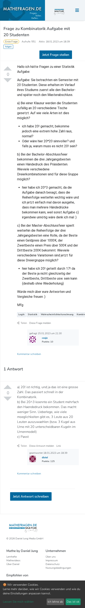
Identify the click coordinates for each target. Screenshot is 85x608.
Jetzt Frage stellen (42, 59)
